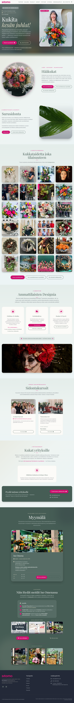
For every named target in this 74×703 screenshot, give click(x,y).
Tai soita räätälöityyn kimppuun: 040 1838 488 (13, 329)
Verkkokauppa (57, 2)
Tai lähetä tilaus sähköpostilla (12, 331)
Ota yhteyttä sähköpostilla (48, 90)
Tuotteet (20, 2)
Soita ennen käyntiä (55, 577)
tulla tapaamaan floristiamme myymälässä (33, 461)
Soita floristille (25, 42)
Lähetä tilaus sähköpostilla (37, 328)
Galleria (26, 2)
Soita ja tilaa (6, 132)
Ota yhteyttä (66, 2)
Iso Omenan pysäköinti (31, 607)
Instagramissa (51, 162)
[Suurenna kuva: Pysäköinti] (19, 628)
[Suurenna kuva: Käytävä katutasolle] (37, 628)
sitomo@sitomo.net (56, 495)
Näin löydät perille (18, 49)
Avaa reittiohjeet (42, 577)
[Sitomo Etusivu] (6, 2)
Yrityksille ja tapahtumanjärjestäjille (23, 47)
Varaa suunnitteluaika (47, 86)
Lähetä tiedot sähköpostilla (18, 132)
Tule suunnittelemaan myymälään (63, 86)
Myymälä (49, 2)
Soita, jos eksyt (54, 638)
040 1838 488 (55, 497)
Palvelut (32, 2)
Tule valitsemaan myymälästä (61, 326)
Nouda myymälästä (8, 42)
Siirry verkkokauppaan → (13, 327)
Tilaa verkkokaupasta (7, 47)
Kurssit (38, 2)
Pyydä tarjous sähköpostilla (58, 491)
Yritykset (43, 2)
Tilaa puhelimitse (37, 325)
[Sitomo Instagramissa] (71, 2)
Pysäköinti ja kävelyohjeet (19, 570)
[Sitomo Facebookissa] (3, 687)
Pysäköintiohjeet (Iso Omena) (39, 638)
